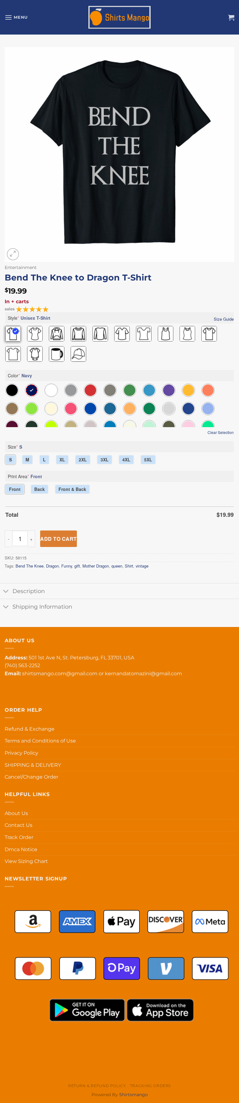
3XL (105, 459)
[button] (16, 17)
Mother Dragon (95, 566)
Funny (66, 566)
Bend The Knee (30, 566)
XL (62, 459)
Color (20, 375)
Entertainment (21, 267)
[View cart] (231, 17)
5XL (148, 459)
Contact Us (18, 825)
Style (29, 318)
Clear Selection (221, 432)
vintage (142, 566)
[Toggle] (6, 591)
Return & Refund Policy (97, 1085)
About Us (16, 813)
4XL (126, 459)
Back (39, 489)
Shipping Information (42, 606)
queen (116, 566)
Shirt (129, 566)
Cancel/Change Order (31, 777)
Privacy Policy (21, 753)
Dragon (52, 566)
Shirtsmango (133, 1094)
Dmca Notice (21, 849)
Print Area (25, 476)
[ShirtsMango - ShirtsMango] (119, 17)
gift (77, 566)
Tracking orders (150, 1085)
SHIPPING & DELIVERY (33, 765)
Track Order (19, 837)
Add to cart (58, 538)
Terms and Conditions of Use (40, 741)
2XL (83, 459)
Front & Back (72, 489)
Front (15, 489)
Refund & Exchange (29, 729)
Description (28, 591)
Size (15, 447)
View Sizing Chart (26, 861)
